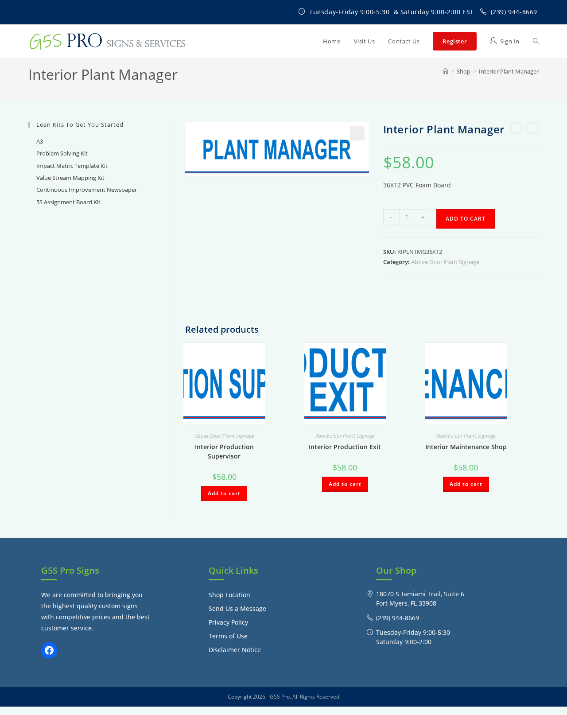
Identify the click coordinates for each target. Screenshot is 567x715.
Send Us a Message (237, 608)
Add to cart (465, 218)
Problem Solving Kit (62, 153)
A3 (39, 141)
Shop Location (229, 595)
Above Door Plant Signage (445, 262)
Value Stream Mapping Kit (70, 178)
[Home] (445, 71)
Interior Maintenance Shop (466, 447)
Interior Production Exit (345, 447)
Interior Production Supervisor (224, 451)
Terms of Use (228, 636)
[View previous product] (517, 128)
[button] (357, 133)
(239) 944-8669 (514, 12)
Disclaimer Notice (235, 649)
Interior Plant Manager (509, 71)
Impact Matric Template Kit (72, 166)
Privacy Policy (228, 622)
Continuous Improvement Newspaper (86, 190)
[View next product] (532, 128)
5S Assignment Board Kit (68, 202)
